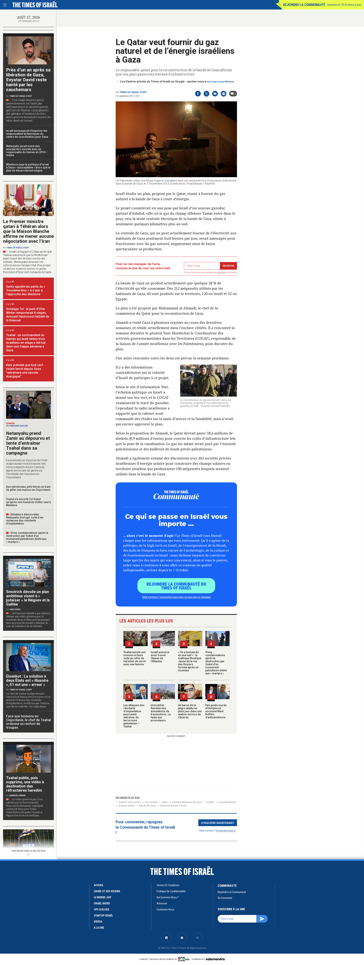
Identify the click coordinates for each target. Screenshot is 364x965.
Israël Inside (102, 903)
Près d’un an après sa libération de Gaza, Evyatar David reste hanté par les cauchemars (28, 79)
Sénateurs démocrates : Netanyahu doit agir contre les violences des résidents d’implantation (24, 519)
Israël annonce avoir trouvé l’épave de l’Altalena (160, 657)
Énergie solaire (126, 805)
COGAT (210, 802)
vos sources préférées (220, 81)
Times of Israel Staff (133, 92)
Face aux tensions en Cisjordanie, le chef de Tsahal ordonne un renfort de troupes (28, 721)
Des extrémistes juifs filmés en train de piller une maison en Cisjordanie (28, 488)
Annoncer (162, 903)
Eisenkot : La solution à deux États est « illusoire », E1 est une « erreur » (27, 680)
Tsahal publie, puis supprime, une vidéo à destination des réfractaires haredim (25, 784)
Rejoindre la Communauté (304, 5)
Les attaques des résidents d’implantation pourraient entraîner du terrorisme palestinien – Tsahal (133, 716)
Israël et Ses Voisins (129, 802)
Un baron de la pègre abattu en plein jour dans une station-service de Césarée (190, 711)
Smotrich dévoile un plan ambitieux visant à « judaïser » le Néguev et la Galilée (28, 598)
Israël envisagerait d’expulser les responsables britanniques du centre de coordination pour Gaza (27, 133)
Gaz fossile (151, 802)
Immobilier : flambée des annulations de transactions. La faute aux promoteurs (161, 713)
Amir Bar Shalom (19, 426)
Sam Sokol (15, 609)
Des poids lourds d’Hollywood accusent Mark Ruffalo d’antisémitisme (216, 711)
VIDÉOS (98, 921)
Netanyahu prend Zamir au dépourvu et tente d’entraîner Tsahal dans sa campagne (28, 443)
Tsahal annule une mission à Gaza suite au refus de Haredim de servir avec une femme (134, 658)
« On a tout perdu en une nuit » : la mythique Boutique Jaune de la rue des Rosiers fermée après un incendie (189, 661)
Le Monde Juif (102, 897)
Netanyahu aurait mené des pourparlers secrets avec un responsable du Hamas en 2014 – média (27, 151)
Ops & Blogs (101, 909)
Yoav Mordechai (227, 802)
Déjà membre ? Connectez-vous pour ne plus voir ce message (176, 597)
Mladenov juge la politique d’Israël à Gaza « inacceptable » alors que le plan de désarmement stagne (28, 167)
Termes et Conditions (168, 885)
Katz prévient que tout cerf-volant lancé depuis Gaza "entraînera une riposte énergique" (25, 370)
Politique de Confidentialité (171, 891)
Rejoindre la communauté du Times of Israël (176, 585)
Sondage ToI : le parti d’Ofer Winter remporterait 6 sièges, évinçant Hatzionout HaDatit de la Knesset (27, 314)
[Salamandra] (215, 959)
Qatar (165, 802)
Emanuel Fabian (17, 795)
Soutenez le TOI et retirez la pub (344, 4)
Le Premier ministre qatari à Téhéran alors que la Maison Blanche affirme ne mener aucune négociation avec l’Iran (28, 231)
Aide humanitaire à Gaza (173, 805)
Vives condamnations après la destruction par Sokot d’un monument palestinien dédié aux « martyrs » (216, 663)
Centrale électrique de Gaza (187, 802)
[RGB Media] (184, 959)
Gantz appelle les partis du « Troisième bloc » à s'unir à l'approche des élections (25, 290)
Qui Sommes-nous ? (168, 897)
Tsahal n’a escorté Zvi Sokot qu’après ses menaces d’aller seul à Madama (28, 502)
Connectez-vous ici (226, 830)
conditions (221, 272)
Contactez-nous (165, 909)
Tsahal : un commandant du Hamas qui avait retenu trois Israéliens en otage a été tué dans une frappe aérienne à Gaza (26, 342)
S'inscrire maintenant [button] (217, 822)
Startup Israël (103, 915)
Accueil (99, 885)
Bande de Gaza (147, 805)
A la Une (99, 927)
